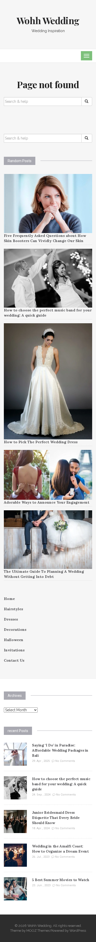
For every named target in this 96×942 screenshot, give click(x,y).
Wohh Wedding (48, 20)
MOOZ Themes (38, 930)
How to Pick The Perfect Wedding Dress (41, 442)
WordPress (77, 930)
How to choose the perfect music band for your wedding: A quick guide (61, 784)
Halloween (13, 640)
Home (9, 598)
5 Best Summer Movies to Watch (60, 880)
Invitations (14, 650)
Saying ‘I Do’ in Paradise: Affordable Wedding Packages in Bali (60, 750)
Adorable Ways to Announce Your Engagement (46, 502)
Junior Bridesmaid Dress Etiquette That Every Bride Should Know (56, 817)
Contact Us (14, 660)
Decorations (15, 629)
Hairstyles (13, 609)
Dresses (11, 619)
